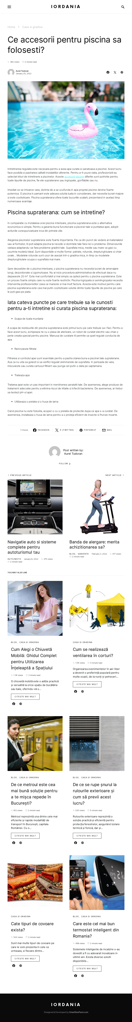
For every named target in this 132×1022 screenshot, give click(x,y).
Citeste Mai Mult (25, 696)
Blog (72, 554)
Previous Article (21, 475)
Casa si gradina (32, 27)
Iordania (66, 6)
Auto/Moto (14, 559)
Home (11, 27)
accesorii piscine (74, 176)
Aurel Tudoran (22, 71)
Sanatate (83, 554)
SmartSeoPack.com (78, 1012)
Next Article (114, 475)
